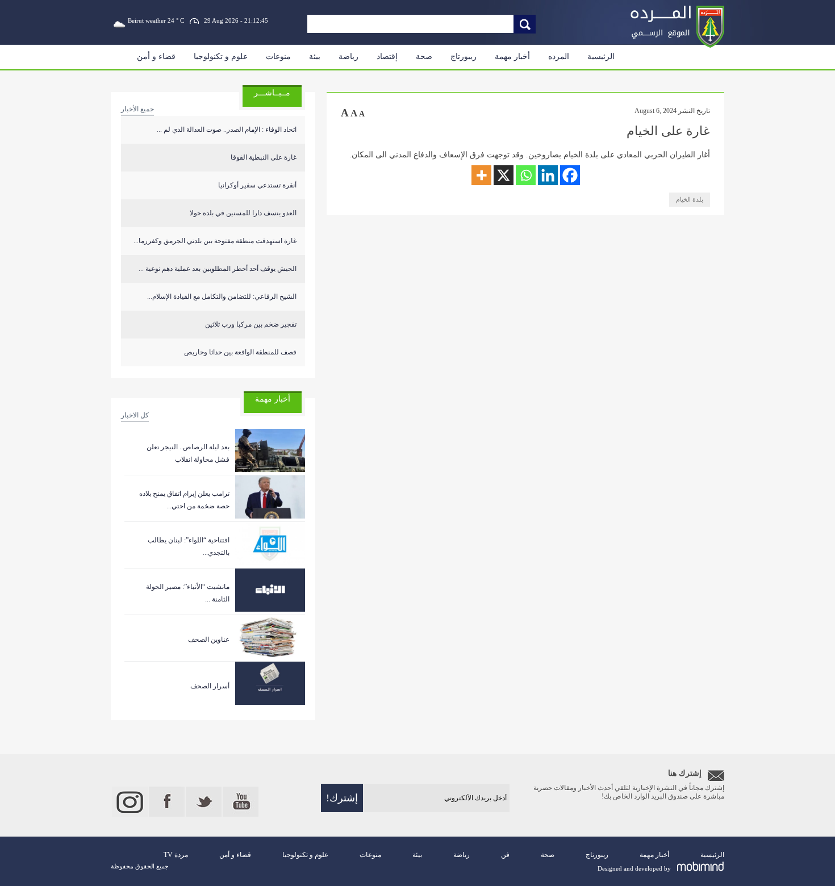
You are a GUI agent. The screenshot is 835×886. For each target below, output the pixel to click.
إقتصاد (387, 56)
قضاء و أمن (156, 56)
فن (505, 855)
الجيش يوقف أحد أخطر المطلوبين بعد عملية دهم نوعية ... (218, 269)
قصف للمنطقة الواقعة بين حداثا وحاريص (240, 352)
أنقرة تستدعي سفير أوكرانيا (257, 185)
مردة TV (176, 855)
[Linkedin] (548, 175)
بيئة (314, 56)
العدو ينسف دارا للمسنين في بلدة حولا (243, 213)
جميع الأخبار (137, 109)
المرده (558, 56)
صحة (424, 56)
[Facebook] (570, 175)
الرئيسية (601, 56)
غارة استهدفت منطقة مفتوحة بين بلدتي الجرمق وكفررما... (215, 241)
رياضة (348, 56)
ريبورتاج (463, 56)
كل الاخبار (135, 415)
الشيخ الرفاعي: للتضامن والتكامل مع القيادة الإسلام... (222, 296)
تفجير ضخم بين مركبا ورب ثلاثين (251, 324)
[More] (481, 175)
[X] (503, 175)
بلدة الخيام (689, 199)
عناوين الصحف (208, 639)
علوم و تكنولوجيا (221, 56)
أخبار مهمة (512, 56)
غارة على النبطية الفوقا (264, 157)
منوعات (278, 56)
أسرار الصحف (209, 686)
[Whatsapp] (526, 175)
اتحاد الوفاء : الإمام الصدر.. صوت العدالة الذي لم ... (227, 129)
